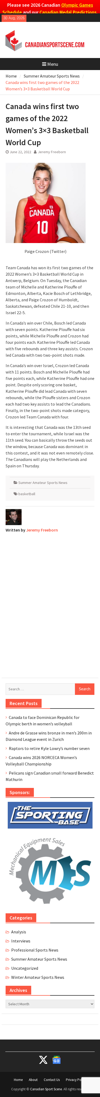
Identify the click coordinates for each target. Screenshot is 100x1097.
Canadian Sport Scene (46, 1089)
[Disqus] (50, 604)
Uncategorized (24, 968)
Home (18, 1079)
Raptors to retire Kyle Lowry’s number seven (49, 748)
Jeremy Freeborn (52, 151)
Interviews (20, 941)
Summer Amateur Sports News (42, 482)
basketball (26, 493)
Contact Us (52, 1079)
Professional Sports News (34, 950)
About (33, 1079)
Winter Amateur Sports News (37, 977)
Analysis (18, 931)
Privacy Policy (76, 1079)
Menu (52, 64)
